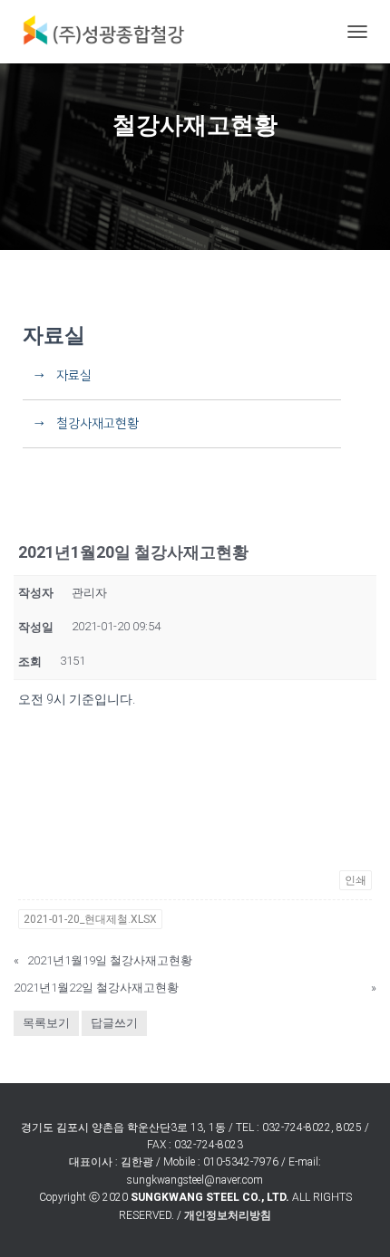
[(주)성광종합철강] (109, 31)
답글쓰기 (114, 1023)
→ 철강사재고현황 (81, 424)
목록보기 (46, 1023)
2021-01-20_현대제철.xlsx (90, 919)
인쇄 (355, 880)
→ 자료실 (57, 376)
